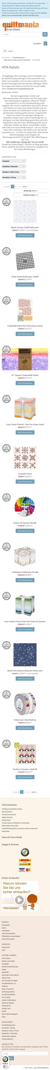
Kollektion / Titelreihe (10, 166)
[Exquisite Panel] (25, 457)
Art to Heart (6, 997)
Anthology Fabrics (8, 992)
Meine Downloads (8, 939)
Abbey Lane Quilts (8, 961)
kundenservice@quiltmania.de (20, 89)
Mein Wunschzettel (8, 933)
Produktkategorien (8, 1025)
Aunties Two (6, 1008)
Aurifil (4, 1011)
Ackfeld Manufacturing (10, 967)
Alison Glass (6, 978)
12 (30, 195)
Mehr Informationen (25, 235)
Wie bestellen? (7, 812)
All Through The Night (9, 980)
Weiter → (25, 187)
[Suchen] (45, 34)
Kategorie (6, 161)
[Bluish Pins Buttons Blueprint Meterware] (25, 654)
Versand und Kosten (9, 814)
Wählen (30, 191)
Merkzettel (6, 931)
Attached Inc (6, 1006)
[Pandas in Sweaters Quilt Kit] (25, 753)
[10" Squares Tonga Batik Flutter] (25, 359)
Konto (4, 928)
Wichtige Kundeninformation (12, 809)
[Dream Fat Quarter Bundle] (25, 507)
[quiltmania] (20, 26)
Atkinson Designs (8, 1003)
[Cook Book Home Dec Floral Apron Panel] (25, 310)
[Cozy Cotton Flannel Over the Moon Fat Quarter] (25, 605)
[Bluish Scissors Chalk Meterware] (25, 211)
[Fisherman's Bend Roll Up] (25, 704)
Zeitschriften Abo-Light (10, 826)
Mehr (3, 1017)
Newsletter (6, 831)
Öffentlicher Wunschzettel (11, 936)
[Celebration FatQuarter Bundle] (25, 556)
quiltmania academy (9, 1036)
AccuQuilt (5, 964)
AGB (3, 950)
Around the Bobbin (8, 994)
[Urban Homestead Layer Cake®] (25, 260)
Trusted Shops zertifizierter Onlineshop (15, 823)
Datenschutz (6, 820)
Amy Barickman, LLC (9, 983)
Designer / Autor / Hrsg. (11, 172)
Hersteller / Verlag (9, 177)
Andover (5, 986)
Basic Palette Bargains (10, 1014)
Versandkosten (43, 1067)
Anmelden (37, 43)
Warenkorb (6, 925)
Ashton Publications (9, 1000)
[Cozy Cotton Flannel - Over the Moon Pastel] (25, 408)
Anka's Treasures (8, 989)
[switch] (5, 1066)
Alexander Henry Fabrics (10, 975)
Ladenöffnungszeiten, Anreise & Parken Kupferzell (20, 828)
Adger (4, 969)
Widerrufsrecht (7, 817)
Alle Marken (6, 958)
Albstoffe (5, 972)
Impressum (6, 947)
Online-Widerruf (7, 1039)
